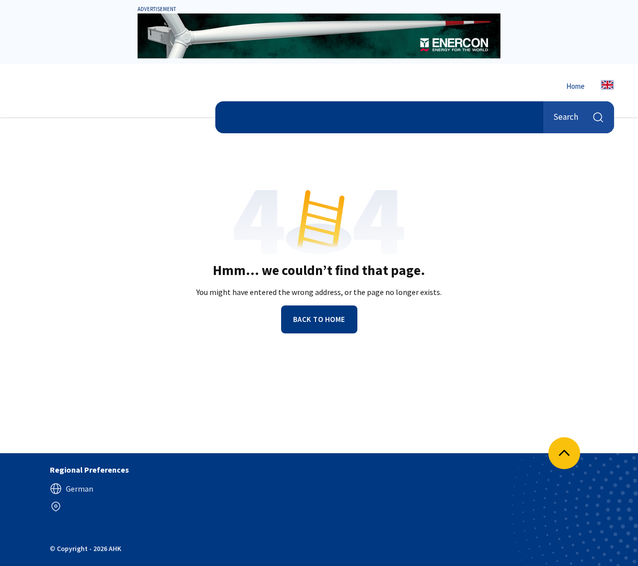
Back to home (319, 319)
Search (565, 116)
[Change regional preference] (56, 507)
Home (575, 86)
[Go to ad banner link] (319, 35)
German (79, 489)
